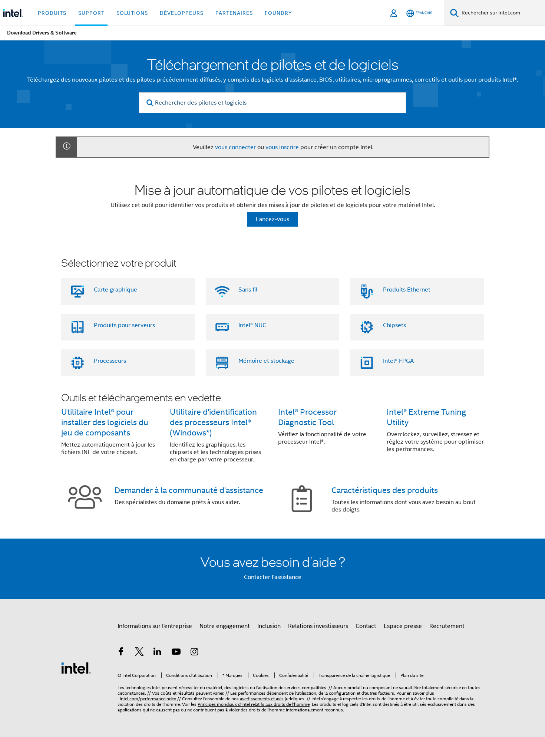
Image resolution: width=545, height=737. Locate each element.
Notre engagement (224, 626)
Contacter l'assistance (272, 577)
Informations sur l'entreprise (155, 626)
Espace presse (403, 626)
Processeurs (110, 361)
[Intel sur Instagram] (194, 652)
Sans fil (247, 289)
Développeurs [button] (182, 13)
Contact (366, 626)
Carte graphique (115, 289)
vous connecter (235, 147)
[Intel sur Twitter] (139, 652)
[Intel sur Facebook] (121, 652)
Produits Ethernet (406, 289)
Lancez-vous (272, 219)
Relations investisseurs (318, 626)
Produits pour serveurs (124, 325)
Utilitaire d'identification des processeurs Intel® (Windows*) (213, 422)
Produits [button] (52, 13)
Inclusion (269, 626)
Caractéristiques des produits (384, 490)
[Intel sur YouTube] (176, 652)
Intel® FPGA (398, 361)
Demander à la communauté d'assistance (189, 490)
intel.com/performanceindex (148, 698)
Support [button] (91, 13)
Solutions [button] (132, 13)
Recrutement (447, 626)
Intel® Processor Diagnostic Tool (307, 417)
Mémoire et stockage (266, 361)
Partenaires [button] (234, 13)
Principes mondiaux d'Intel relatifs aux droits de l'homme (254, 704)
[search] (150, 102)
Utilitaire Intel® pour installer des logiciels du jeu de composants (104, 422)
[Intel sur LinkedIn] (157, 652)
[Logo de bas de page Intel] (76, 667)
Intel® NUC (252, 325)
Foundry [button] (278, 13)
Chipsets (394, 325)
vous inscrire (282, 147)
